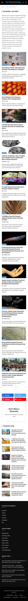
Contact (21, 595)
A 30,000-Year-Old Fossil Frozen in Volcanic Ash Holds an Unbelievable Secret (13, 126)
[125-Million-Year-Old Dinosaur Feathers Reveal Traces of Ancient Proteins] (14, 207)
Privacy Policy (15, 597)
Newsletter (4, 520)
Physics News (5, 543)
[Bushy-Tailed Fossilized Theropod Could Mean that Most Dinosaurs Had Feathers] (14, 333)
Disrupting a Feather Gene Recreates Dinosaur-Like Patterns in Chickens (13, 68)
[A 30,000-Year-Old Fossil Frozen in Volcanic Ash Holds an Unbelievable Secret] (14, 116)
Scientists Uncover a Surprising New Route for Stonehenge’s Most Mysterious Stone (18, 476)
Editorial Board (7, 597)
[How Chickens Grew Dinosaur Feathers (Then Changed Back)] (14, 88)
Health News (5, 540)
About (16, 595)
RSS (3, 522)
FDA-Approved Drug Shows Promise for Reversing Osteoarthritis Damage (18, 432)
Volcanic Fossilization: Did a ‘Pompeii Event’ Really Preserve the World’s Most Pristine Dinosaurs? (13, 157)
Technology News (6, 550)
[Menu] (2, 2)
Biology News (5, 533)
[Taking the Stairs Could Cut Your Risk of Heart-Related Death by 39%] (6, 467)
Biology (4, 64)
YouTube (4, 515)
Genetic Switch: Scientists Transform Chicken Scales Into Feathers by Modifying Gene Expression (13, 282)
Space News (5, 547)
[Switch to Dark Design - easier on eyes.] (23, 2)
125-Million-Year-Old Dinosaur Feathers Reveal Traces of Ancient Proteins (12, 218)
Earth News (5, 538)
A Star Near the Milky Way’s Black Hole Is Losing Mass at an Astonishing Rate (18, 485)
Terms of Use (23, 597)
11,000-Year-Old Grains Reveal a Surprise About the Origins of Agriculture (18, 440)
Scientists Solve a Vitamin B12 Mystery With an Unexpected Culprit (18, 493)
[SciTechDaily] (13, 2)
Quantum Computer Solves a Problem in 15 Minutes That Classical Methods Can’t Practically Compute (18, 458)
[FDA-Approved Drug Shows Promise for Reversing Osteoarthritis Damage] (6, 432)
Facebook (4, 510)
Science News (5, 545)
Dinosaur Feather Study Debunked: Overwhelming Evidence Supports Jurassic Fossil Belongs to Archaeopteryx (13, 313)
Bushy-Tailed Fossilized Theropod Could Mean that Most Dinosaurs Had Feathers (13, 344)
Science (4, 121)
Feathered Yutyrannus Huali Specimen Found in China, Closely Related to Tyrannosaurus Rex (14, 375)
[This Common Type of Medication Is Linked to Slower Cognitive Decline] (6, 449)
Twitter (3, 513)
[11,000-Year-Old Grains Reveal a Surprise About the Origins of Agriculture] (6, 441)
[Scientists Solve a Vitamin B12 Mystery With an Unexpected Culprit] (6, 494)
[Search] (26, 2)
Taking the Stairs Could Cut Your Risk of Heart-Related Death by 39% (18, 467)
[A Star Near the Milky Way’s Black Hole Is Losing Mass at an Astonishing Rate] (6, 485)
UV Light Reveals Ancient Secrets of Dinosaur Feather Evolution (13, 188)
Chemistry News (6, 535)
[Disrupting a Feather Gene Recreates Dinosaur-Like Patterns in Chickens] (14, 59)
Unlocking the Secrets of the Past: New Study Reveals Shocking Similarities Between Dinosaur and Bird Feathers (12, 249)
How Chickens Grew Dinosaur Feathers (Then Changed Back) (11, 98)
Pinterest (4, 517)
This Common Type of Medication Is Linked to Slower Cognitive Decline (18, 448)
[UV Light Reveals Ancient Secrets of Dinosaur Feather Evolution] (14, 178)
